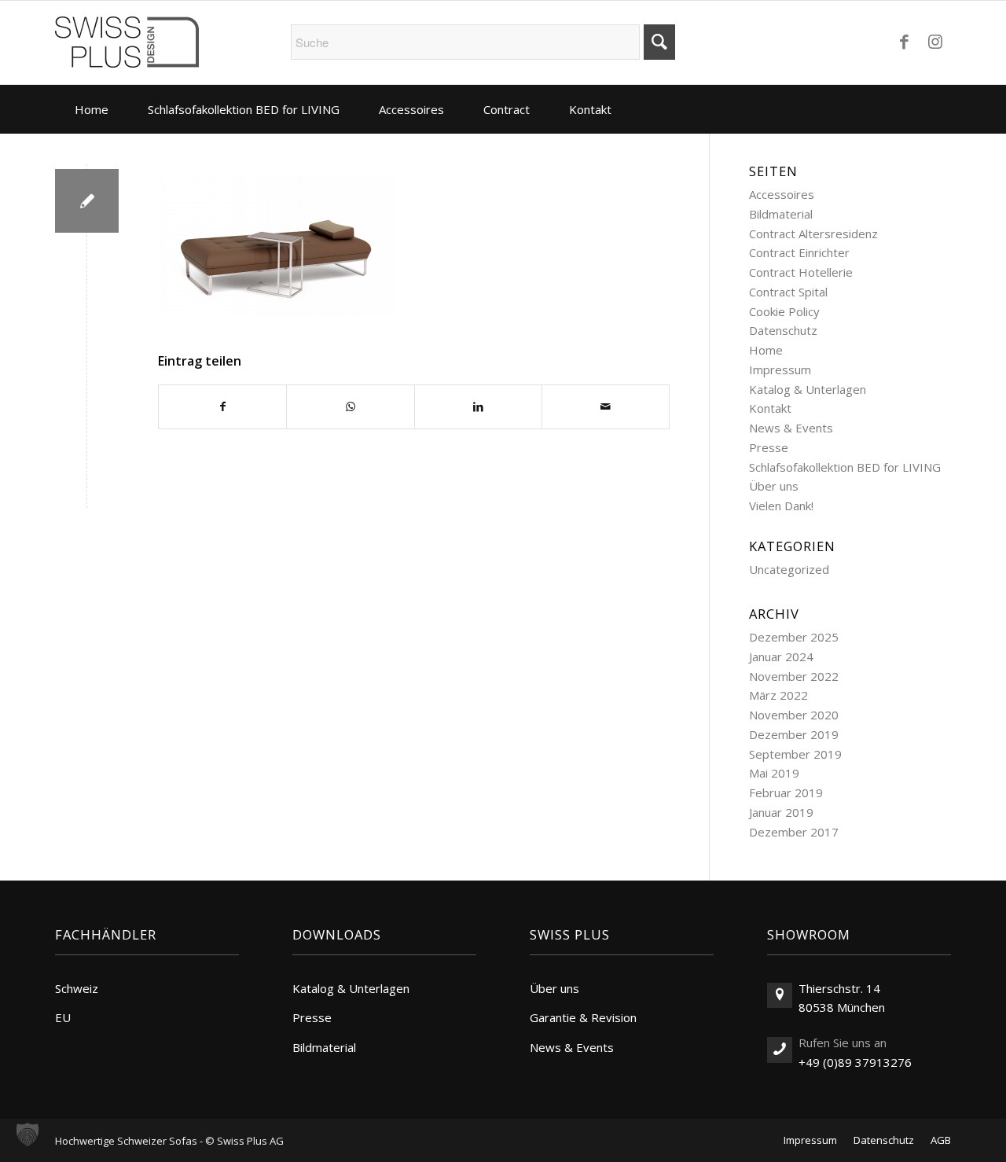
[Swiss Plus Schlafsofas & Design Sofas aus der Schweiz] (127, 42)
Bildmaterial (781, 214)
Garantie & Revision (583, 1017)
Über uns (774, 486)
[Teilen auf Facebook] (222, 406)
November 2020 (794, 715)
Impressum (780, 369)
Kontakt (770, 408)
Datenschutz (783, 330)
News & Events (791, 428)
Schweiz (76, 988)
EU (63, 1017)
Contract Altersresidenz (813, 233)
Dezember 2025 (794, 637)
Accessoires (781, 194)
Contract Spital (788, 292)
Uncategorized (789, 569)
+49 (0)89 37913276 (855, 1062)
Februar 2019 (786, 792)
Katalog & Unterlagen (807, 389)
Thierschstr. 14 (839, 988)
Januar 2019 (781, 812)
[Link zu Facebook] (904, 41)
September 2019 (795, 754)
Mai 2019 (774, 773)
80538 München (842, 1007)
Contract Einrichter (799, 252)
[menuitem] (91, 109)
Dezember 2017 (794, 832)
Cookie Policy (784, 311)
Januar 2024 (781, 656)
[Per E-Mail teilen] (605, 406)
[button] (27, 1134)
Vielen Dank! (781, 505)
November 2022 (794, 676)
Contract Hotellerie (801, 272)
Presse (768, 447)
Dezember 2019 (794, 734)
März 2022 (778, 695)
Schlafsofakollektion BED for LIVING (845, 467)
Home (766, 350)
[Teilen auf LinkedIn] (478, 406)
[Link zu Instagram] (935, 41)
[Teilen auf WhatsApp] (350, 406)
